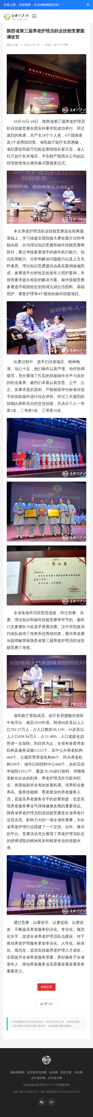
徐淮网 (53, 1072)
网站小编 (12, 45)
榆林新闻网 (17, 1072)
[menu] (34, 16)
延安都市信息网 (37, 1072)
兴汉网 (78, 1072)
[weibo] (51, 1102)
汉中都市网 (38, 1078)
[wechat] (41, 1102)
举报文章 (46, 987)
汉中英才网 (55, 1078)
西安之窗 (66, 1072)
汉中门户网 (52, 1084)
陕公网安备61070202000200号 (61, 1091)
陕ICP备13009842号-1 (27, 1091)
